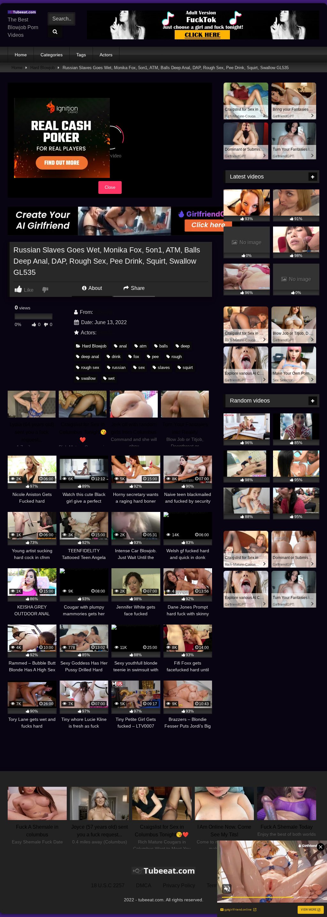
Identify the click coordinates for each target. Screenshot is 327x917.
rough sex (90, 367)
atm (143, 346)
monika (106, 332)
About (94, 288)
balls (163, 346)
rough (176, 356)
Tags (81, 54)
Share (137, 288)
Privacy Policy (179, 885)
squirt (188, 367)
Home (21, 54)
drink (116, 356)
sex (141, 367)
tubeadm (104, 312)
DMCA (143, 885)
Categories (52, 54)
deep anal (90, 356)
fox (136, 356)
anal (123, 346)
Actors (106, 54)
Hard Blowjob (42, 67)
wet (111, 378)
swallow (88, 378)
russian (118, 367)
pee (155, 356)
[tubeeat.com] (23, 12)
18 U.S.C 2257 (108, 885)
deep (185, 346)
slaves (164, 367)
